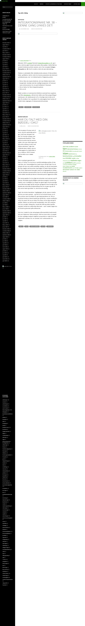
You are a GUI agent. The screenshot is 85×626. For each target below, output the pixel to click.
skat (70, 166)
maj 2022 (4, 46)
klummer (4, 478)
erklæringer (4, 444)
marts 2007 (4, 222)
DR (79, 149)
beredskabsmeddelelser (7, 413)
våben (78, 169)
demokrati (70, 149)
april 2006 (4, 244)
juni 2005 (4, 252)
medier (74, 158)
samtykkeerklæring (6, 549)
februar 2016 (5, 114)
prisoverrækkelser (6, 533)
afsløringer (4, 399)
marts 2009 (4, 196)
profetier (4, 535)
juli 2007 (4, 216)
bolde (3, 425)
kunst (64, 158)
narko (69, 160)
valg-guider (4, 582)
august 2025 (5, 44)
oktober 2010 (5, 172)
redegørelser (5, 539)
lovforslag (4, 497)
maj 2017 (4, 84)
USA (75, 169)
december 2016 (5, 94)
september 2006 (6, 234)
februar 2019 (5, 52)
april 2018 (4, 66)
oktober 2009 (5, 190)
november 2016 (5, 96)
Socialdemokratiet (67, 167)
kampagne (4, 474)
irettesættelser (5, 470)
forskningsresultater (6, 454)
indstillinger (5, 466)
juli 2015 (4, 128)
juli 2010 (4, 176)
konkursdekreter (6, 482)
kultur (43, 226)
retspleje (74, 164)
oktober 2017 (5, 74)
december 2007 (5, 210)
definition (4, 437)
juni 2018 (4, 62)
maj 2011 (4, 158)
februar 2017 (5, 90)
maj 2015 (4, 132)
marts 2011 (4, 162)
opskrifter (4, 523)
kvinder (68, 158)
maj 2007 (4, 220)
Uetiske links (77, 4)
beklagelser (4, 411)
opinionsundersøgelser (7, 517)
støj (3, 557)
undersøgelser (5, 577)
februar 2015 (5, 138)
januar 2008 (5, 208)
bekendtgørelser (23, 116)
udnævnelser (5, 573)
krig (73, 156)
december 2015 (5, 118)
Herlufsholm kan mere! (7, 25)
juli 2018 (4, 60)
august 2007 (5, 214)
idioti (3, 464)
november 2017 (5, 72)
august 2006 (5, 236)
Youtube (4, 584)
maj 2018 (4, 64)
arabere (71, 146)
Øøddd (41, 4)
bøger (3, 433)
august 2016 (5, 102)
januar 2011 (5, 166)
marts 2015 (4, 136)
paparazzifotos (5, 527)
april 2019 (4, 50)
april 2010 (4, 180)
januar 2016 (5, 116)
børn (65, 149)
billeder (4, 417)
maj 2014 (4, 142)
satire (3, 551)
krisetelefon (5, 488)
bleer (3, 421)
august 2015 (5, 126)
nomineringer (5, 509)
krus (3, 492)
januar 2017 (5, 92)
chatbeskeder (5, 435)
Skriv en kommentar (36, 28)
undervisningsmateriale (7, 579)
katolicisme (72, 154)
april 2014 (4, 144)
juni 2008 (4, 202)
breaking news (5, 427)
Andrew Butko (52, 156)
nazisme (73, 160)
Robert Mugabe (66, 166)
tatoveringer (5, 563)
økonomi (64, 171)
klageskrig (4, 476)
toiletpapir (4, 571)
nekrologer (4, 507)
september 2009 (6, 192)
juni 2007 (4, 218)
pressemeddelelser (6, 531)
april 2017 (4, 86)
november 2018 (5, 56)
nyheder (4, 511)
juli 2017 (4, 80)
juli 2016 (4, 104)
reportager (4, 543)
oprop (3, 521)
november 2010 (5, 170)
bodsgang (4, 423)
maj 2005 (4, 254)
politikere (68, 163)
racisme (70, 164)
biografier (4, 419)
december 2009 (5, 188)
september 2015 (6, 124)
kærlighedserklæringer (7, 494)
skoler (73, 166)
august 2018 (5, 58)
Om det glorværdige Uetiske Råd (54, 4)
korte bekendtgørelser (7, 484)
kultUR (36, 4)
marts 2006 (4, 246)
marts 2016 (4, 112)
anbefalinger (5, 403)
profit (74, 163)
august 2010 (5, 174)
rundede (29, 63)
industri (80, 151)
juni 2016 (4, 106)
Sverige (77, 167)
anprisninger (5, 407)
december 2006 (5, 228)
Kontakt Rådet (67, 4)
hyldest (4, 462)
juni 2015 (4, 130)
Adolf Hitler (66, 146)
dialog (21, 107)
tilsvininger (4, 567)
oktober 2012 (5, 146)
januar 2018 (5, 68)
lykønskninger (5, 499)
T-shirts (4, 559)
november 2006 (5, 230)
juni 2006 (4, 240)
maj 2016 (4, 108)
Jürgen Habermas (34, 226)
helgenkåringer (5, 460)
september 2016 (6, 100)
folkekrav (4, 452)
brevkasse (4, 429)
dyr (81, 149)
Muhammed (65, 160)
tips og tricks (5, 569)
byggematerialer (5, 431)
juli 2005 (4, 250)
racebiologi (65, 164)
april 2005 (4, 256)
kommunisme (67, 156)
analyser (4, 401)
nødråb (4, 513)
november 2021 (5, 48)
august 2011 (5, 154)
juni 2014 (4, 140)
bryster (76, 146)
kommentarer (5, 480)
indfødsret (28, 107)
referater (4, 541)
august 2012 (5, 148)
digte (3, 439)
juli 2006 (4, 238)
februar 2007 (5, 224)
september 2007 (6, 212)
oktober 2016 (5, 98)
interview (4, 468)
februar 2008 (5, 206)
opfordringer (5, 515)
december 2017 (5, 70)
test (3, 565)
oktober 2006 (5, 232)
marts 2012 (4, 150)
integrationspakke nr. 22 (45, 63)
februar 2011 (5, 164)
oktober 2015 (5, 122)
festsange (4, 450)
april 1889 (4, 260)
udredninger (5, 575)
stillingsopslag (5, 555)
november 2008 (5, 198)
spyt (3, 553)
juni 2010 (4, 178)
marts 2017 (4, 88)
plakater (4, 529)
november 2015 (5, 120)
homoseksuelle (75, 151)
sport (73, 167)
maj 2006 (4, 242)
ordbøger (4, 525)
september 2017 (6, 76)
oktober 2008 (5, 200)
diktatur (76, 149)
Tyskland (72, 169)
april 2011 (4, 160)
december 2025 (5, 42)
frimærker (4, 456)
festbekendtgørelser (6, 448)
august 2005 (5, 248)
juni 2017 (4, 82)
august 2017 (5, 78)
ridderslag (4, 545)
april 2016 (4, 110)
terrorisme (50, 226)
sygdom (80, 167)
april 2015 (4, 134)
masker (4, 503)
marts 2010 (4, 182)
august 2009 (5, 194)
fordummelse (68, 151)
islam (26, 226)
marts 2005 (4, 258)
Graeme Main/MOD (24, 60)
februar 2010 (5, 184)
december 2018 (5, 54)
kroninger (4, 490)
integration (36, 107)
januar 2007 (5, 226)
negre (79, 160)
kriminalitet (77, 156)
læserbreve (4, 501)
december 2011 (5, 152)
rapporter (21, 19)
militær (77, 158)
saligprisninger (5, 547)
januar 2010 (5, 186)
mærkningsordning (6, 505)
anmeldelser (5, 405)
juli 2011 (4, 156)
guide (3, 458)
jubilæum (4, 472)
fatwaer (4, 446)
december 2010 (5, 168)
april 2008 (4, 204)
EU (64, 151)
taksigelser (4, 561)
